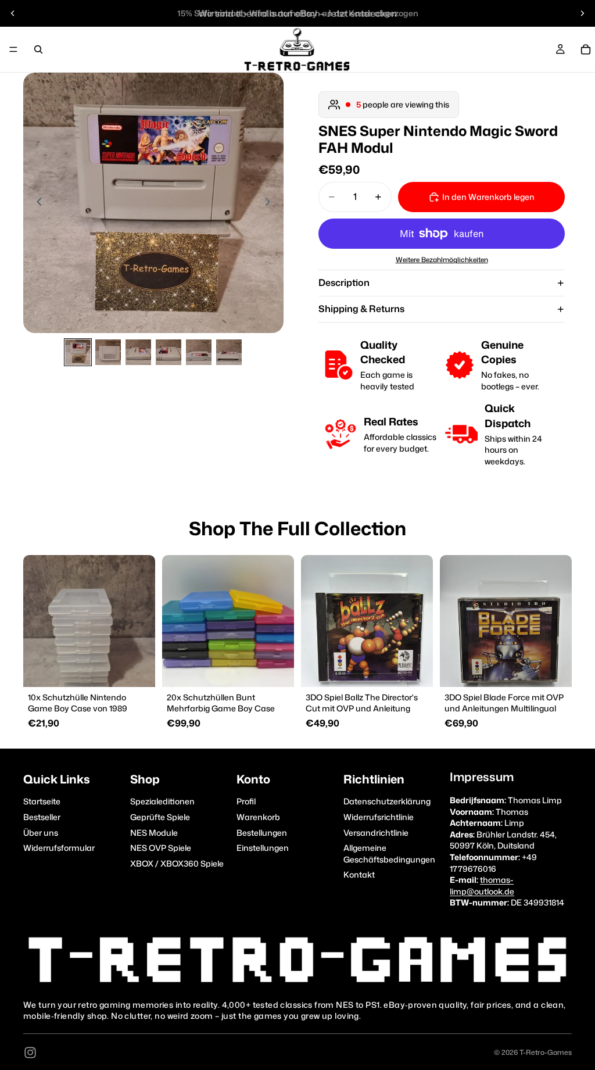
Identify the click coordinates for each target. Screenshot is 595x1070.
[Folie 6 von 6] (229, 352)
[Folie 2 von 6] (108, 352)
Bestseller (41, 816)
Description (344, 282)
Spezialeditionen (162, 801)
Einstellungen (262, 847)
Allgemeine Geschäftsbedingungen (389, 853)
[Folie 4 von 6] (168, 352)
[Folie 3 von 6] (138, 352)
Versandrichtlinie (375, 832)
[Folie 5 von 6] (199, 352)
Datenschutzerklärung (387, 801)
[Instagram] (30, 1053)
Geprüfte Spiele (160, 816)
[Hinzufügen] (137, 669)
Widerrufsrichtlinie (378, 816)
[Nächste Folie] (582, 13)
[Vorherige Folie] (13, 13)
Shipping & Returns (361, 308)
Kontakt (359, 874)
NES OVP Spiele (160, 847)
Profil (246, 801)
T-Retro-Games (545, 1052)
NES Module (154, 832)
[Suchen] (38, 49)
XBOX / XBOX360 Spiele (177, 862)
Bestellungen (261, 832)
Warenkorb (258, 816)
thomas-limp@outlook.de (482, 885)
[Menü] (13, 49)
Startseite (41, 801)
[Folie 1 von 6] (78, 352)
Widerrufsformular (59, 847)
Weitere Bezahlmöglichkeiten (442, 259)
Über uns (40, 832)
